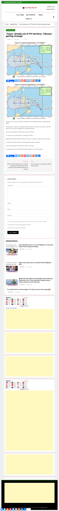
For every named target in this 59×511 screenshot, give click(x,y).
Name (9, 203)
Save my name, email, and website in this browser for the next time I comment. (28, 221)
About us (29, 19)
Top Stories (20, 15)
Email (9, 209)
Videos (41, 15)
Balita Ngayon (30, 15)
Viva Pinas (22, 249)
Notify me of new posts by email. (17, 228)
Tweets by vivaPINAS (11, 308)
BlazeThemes (44, 507)
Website (9, 215)
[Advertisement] (29, 319)
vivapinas (9, 39)
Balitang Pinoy (10, 30)
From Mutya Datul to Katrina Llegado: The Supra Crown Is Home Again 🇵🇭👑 (29, 289)
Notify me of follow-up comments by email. (20, 224)
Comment (10, 185)
